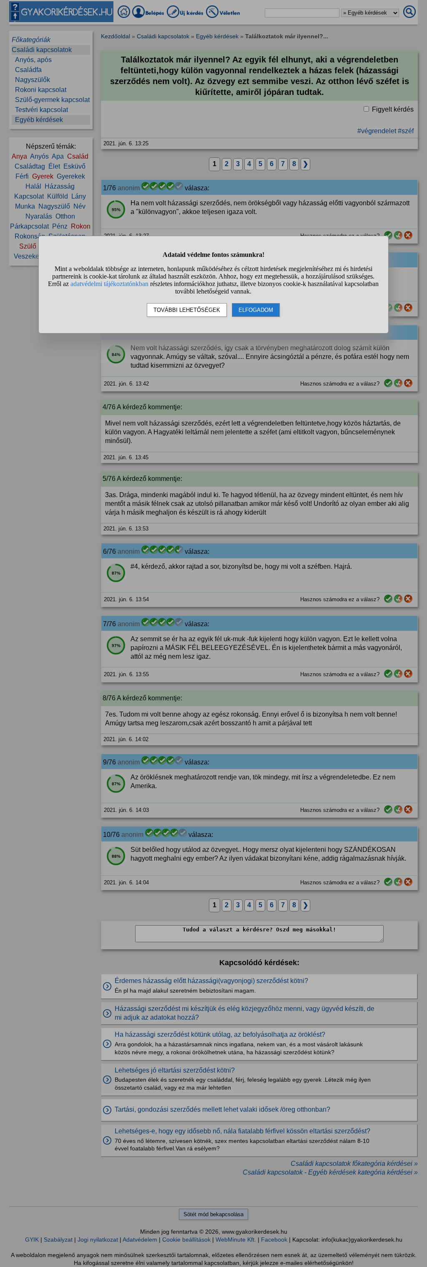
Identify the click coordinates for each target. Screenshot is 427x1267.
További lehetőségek (186, 310)
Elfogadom (256, 310)
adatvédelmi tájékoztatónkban (109, 283)
